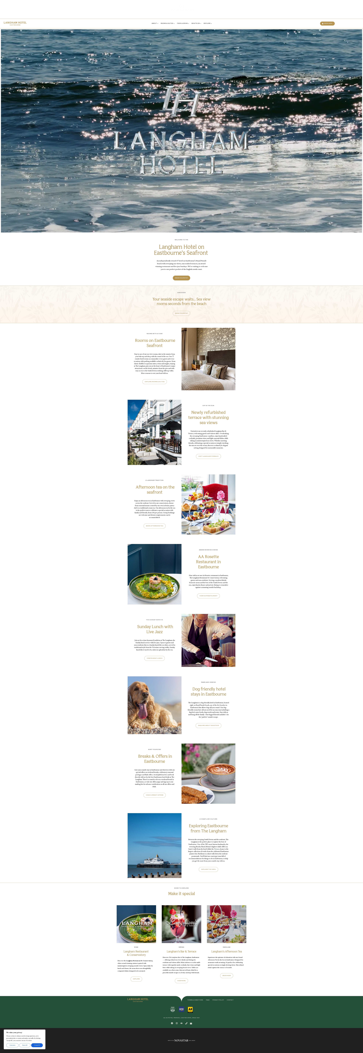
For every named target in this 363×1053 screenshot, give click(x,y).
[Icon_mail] (191, 1023)
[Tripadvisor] (181, 1023)
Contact (230, 1000)
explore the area (208, 869)
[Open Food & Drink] (188, 23)
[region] (24, 1039)
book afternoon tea (154, 526)
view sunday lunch (154, 658)
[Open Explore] (211, 23)
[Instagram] (176, 1023)
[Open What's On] (200, 23)
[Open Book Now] (332, 23)
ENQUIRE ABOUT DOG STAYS (208, 725)
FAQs (208, 1000)
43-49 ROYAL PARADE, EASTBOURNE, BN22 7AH (181, 1017)
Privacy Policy (218, 1000)
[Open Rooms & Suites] (174, 23)
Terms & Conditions (195, 1000)
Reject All (24, 1045)
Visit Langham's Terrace (208, 456)
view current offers (154, 795)
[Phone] (186, 1023)
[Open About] (157, 23)
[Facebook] (172, 1023)
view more (181, 980)
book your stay (181, 278)
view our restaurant (208, 595)
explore (136, 979)
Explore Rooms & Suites (154, 381)
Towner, (217, 849)
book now (227, 975)
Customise (12, 1045)
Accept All (37, 1045)
